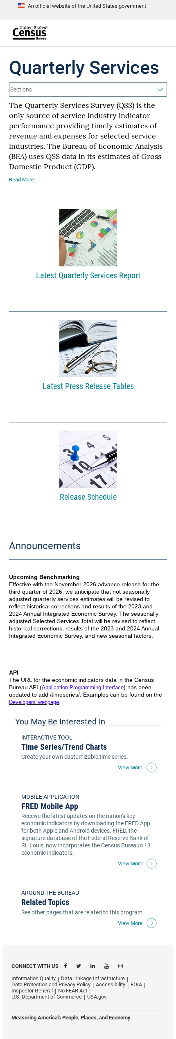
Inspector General (32, 991)
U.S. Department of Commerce (46, 997)
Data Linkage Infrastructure (93, 978)
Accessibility (110, 984)
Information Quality (33, 978)
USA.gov (96, 997)
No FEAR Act (72, 991)
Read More (21, 180)
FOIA (136, 984)
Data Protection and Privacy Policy (50, 984)
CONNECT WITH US (35, 966)
